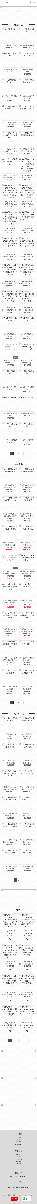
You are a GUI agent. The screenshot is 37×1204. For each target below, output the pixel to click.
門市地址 (18, 1139)
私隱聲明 (18, 1142)
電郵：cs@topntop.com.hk (18, 1176)
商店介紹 (18, 1137)
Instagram (18, 1181)
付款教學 (18, 1164)
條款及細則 (18, 1144)
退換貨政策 (18, 1159)
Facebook (18, 1179)
